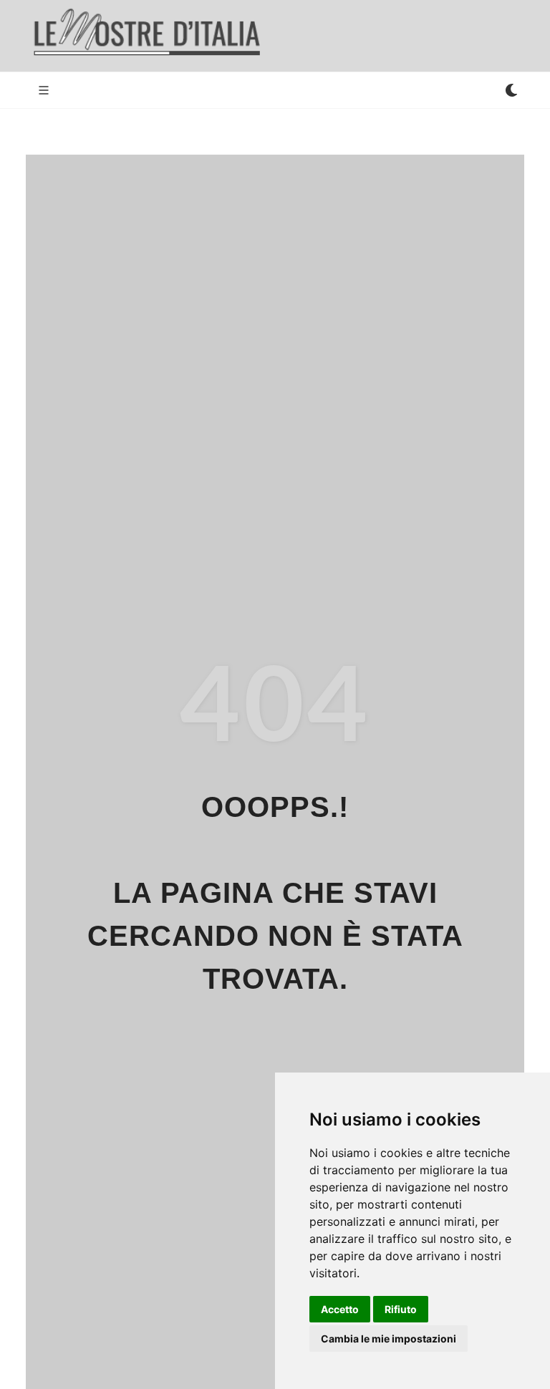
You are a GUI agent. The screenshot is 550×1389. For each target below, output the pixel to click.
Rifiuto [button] (401, 1309)
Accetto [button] (340, 1309)
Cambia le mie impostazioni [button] (388, 1338)
